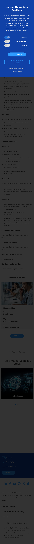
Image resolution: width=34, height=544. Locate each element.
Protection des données (16, 69)
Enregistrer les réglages (17, 62)
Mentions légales (17, 71)
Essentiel (24, 37)
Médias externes (21, 41)
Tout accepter (17, 54)
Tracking (24, 45)
